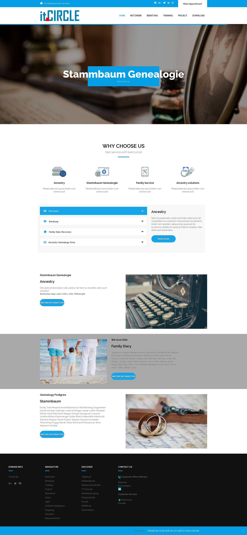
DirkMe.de (86, 506)
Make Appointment (192, 4)
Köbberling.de (88, 481)
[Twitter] (164, 3)
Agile (47, 502)
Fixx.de (85, 502)
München (49, 514)
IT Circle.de (87, 489)
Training (168, 15)
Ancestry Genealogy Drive (61, 242)
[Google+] (160, 3)
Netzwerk (136, 15)
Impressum (139, 531)
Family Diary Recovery (59, 232)
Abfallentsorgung (90, 493)
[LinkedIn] (169, 3)
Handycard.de (88, 497)
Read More (163, 239)
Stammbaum (88, 510)
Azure (48, 497)
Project (182, 15)
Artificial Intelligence (55, 506)
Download (198, 15)
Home (122, 15)
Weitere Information (52, 302)
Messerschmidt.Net (91, 485)
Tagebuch (86, 477)
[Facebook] (155, 3)
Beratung (152, 15)
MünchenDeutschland (124, 484)
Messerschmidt (52, 518)
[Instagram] (173, 3)
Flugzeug (49, 510)
